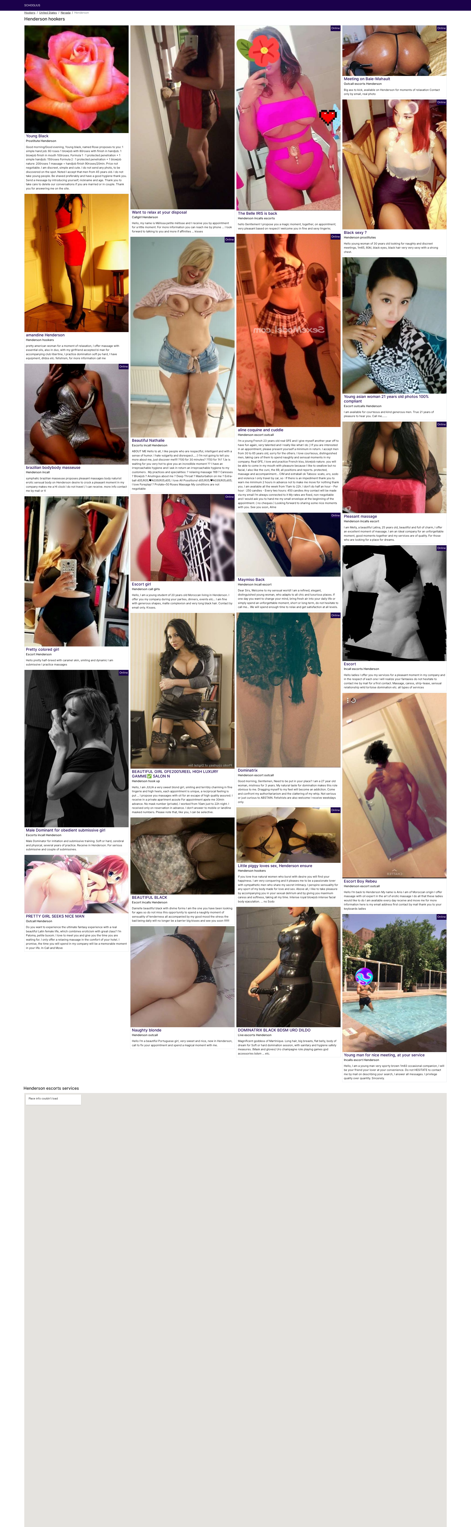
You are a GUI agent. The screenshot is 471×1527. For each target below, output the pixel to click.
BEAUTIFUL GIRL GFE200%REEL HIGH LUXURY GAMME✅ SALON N (175, 773)
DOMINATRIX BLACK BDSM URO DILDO (274, 1030)
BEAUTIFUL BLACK (149, 897)
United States (48, 12)
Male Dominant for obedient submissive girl (65, 830)
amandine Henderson (45, 335)
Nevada (65, 12)
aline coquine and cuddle (260, 430)
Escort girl (141, 584)
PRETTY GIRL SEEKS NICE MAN (55, 916)
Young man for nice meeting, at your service (384, 1055)
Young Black (37, 136)
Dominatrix (248, 770)
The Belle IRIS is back (257, 213)
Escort (350, 664)
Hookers (29, 12)
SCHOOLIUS (32, 5)
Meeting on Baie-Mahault (367, 78)
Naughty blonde (146, 1030)
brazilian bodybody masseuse (53, 467)
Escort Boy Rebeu (360, 881)
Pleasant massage (360, 516)
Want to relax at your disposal (159, 212)
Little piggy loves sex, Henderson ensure (275, 865)
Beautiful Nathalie (148, 440)
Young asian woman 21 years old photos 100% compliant (386, 398)
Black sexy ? (355, 232)
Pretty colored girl (42, 649)
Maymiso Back (251, 579)
